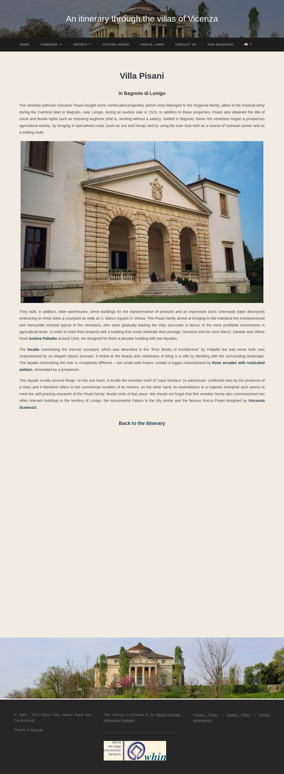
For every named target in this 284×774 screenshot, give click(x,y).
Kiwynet (37, 730)
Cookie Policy (239, 715)
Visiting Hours (115, 44)
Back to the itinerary (142, 423)
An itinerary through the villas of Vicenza (142, 18)
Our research (220, 44)
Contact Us (185, 44)
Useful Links (152, 44)
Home (24, 44)
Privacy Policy (205, 715)
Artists (80, 44)
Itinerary (49, 44)
